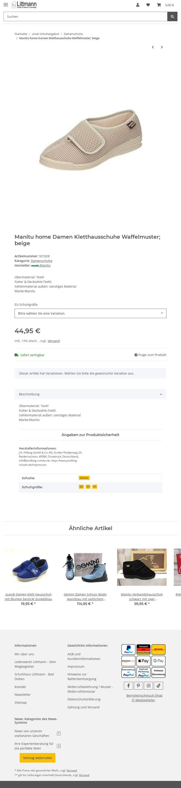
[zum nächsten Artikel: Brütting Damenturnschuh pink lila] (161, 47)
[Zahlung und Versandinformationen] (143, 649)
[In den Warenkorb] (18, 61)
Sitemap (21, 702)
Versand (54, 341)
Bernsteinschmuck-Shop (144, 695)
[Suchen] (172, 16)
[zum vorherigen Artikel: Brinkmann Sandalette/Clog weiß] (152, 47)
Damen (84, 477)
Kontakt (20, 687)
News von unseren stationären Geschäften (37, 733)
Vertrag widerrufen (37, 758)
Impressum (76, 666)
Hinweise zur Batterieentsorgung (82, 676)
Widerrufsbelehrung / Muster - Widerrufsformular (90, 689)
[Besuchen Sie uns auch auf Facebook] (128, 686)
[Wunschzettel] (148, 4)
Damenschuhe (41, 261)
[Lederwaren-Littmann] (24, 5)
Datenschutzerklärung (84, 699)
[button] (138, 4)
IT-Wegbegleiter (143, 700)
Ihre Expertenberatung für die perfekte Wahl (37, 746)
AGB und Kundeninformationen (84, 656)
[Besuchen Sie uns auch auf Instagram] (148, 686)
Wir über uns (24, 654)
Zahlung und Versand (84, 707)
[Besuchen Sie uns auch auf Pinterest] (138, 686)
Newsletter (23, 694)
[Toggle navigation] (6, 3)
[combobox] (90, 313)
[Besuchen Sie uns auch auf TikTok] (158, 686)
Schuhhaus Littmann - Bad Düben (34, 676)
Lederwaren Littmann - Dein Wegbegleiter (35, 664)
